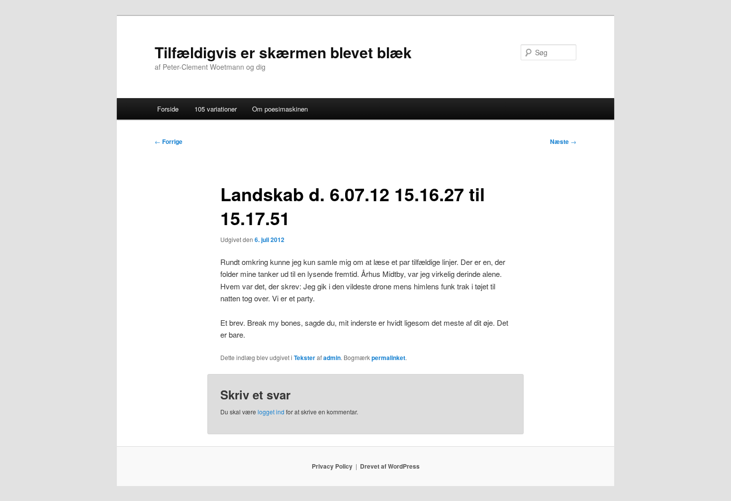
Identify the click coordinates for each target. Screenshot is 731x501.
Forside (168, 109)
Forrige (169, 141)
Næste (563, 141)
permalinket (388, 357)
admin (332, 357)
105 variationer (215, 109)
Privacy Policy (332, 466)
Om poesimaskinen (280, 109)
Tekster (304, 357)
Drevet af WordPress (390, 466)
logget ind (271, 411)
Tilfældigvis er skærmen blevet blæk (283, 52)
